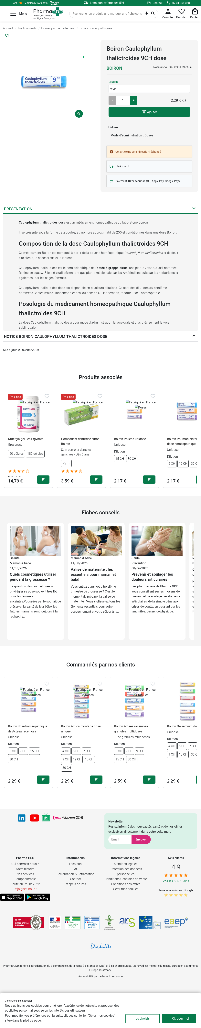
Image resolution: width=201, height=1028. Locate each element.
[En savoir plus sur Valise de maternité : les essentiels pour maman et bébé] (96, 540)
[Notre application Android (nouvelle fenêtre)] (37, 897)
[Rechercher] (153, 13)
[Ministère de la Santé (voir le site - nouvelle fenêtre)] (54, 922)
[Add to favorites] (46, 396)
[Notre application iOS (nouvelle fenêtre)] (12, 897)
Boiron (114, 68)
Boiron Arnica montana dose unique (80, 728)
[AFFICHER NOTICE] (194, 336)
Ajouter (151, 112)
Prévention (139, 563)
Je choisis (143, 1018)
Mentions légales (125, 864)
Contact (158, 3)
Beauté (14, 558)
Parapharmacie (25, 879)
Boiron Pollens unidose (130, 439)
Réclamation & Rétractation (75, 874)
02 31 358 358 (181, 3)
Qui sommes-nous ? (25, 864)
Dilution (113, 81)
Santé (136, 558)
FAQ (75, 869)
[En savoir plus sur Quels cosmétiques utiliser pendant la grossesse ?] (35, 540)
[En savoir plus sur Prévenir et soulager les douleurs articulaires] (157, 540)
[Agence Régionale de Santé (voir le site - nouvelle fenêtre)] (127, 922)
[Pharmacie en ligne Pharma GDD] (47, 13)
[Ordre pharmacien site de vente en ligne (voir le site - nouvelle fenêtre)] (72, 922)
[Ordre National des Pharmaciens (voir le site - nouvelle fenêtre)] (109, 922)
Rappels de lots (75, 884)
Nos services (25, 874)
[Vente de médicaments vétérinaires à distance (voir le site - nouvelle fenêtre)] (92, 922)
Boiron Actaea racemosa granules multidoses (131, 728)
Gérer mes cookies (125, 889)
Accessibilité (85, 976)
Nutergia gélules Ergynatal (26, 439)
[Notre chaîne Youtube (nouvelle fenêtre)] (34, 818)
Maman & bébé (20, 563)
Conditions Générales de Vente (126, 879)
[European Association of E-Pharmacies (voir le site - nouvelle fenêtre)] (176, 922)
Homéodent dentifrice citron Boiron (80, 441)
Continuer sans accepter (18, 1000)
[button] (13, 14)
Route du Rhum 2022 (25, 884)
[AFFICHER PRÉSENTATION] (194, 209)
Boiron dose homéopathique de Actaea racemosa (27, 728)
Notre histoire (25, 869)
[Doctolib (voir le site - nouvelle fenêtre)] (100, 946)
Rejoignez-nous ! (25, 889)
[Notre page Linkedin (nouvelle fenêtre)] (22, 818)
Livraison (75, 864)
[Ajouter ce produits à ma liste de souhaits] (7, 35)
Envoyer (141, 839)
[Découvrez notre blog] (68, 818)
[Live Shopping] (46, 818)
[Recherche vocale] (146, 14)
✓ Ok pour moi (179, 1018)
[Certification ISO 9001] (29, 922)
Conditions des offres (125, 884)
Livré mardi (122, 166)
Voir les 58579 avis (36, 3)
